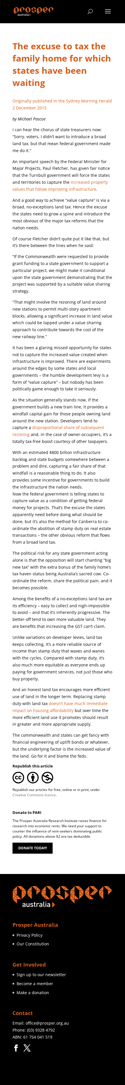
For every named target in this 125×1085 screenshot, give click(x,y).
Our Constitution (33, 944)
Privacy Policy (29, 935)
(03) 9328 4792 (41, 1030)
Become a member (35, 983)
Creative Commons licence (34, 794)
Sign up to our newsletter (41, 974)
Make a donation (33, 992)
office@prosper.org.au (47, 1023)
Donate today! (32, 848)
